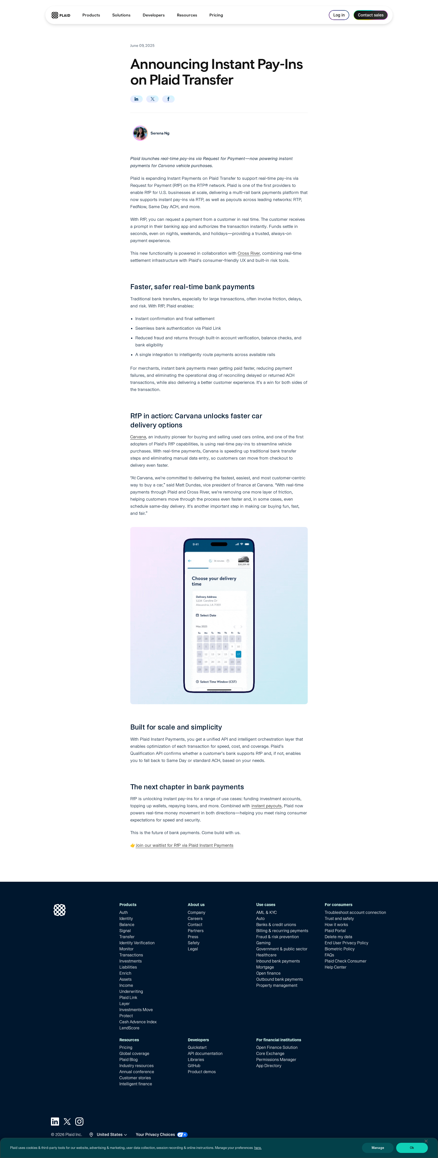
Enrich (125, 973)
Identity (126, 918)
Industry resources (136, 1065)
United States (109, 1134)
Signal (125, 930)
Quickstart (197, 1047)
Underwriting (131, 991)
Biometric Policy (340, 949)
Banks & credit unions (276, 924)
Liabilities (128, 967)
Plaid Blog (128, 1059)
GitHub (194, 1065)
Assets (125, 979)
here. (258, 1148)
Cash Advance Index (138, 1021)
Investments (130, 961)
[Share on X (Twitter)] (152, 99)
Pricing (125, 1047)
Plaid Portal (335, 930)
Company (196, 912)
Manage (378, 1148)
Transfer (127, 936)
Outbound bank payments (279, 979)
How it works (336, 924)
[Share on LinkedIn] (136, 99)
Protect (126, 1015)
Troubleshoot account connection (355, 912)
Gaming (263, 942)
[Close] (426, 1141)
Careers (195, 918)
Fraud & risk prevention (277, 936)
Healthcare (266, 955)
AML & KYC (266, 912)
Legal (193, 949)
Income (126, 985)
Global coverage (134, 1053)
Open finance (268, 973)
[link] (216, 15)
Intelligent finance (135, 1084)
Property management (276, 985)
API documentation (205, 1053)
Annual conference (136, 1071)
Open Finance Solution (277, 1047)
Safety (193, 942)
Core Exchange (270, 1053)
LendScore (129, 1028)
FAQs (329, 955)
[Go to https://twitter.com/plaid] (67, 1121)
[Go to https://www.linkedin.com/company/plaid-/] (55, 1121)
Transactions (131, 955)
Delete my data (338, 936)
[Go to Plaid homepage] (60, 15)
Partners (196, 930)
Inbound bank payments (278, 961)
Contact (195, 924)
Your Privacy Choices (155, 1134)
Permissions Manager (276, 1059)
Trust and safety (339, 918)
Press (193, 936)
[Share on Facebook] (168, 99)
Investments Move (136, 1009)
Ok (412, 1148)
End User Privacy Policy (346, 942)
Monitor (126, 949)
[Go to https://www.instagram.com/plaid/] (79, 1121)
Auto (260, 918)
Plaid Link (128, 997)
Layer (124, 1003)
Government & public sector (281, 949)
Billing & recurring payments (282, 930)
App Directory (268, 1065)
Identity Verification (137, 942)
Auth (123, 912)
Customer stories (135, 1077)
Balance (126, 924)
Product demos (202, 1071)
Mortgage (265, 967)
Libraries (196, 1059)
